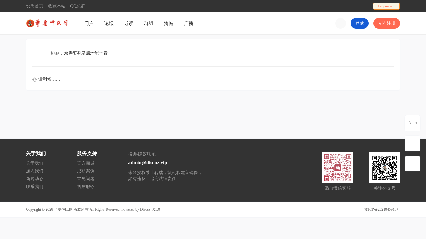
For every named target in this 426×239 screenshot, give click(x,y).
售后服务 (85, 186)
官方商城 (85, 163)
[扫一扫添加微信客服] (412, 143)
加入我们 (34, 171)
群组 (148, 23)
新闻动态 (34, 178)
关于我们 (34, 163)
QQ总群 (77, 6)
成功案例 (85, 171)
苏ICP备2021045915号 (382, 209)
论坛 (109, 23)
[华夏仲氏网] (48, 23)
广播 (188, 23)
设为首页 (34, 6)
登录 (359, 23)
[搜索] (340, 23)
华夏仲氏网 (63, 209)
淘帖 (168, 23)
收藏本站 (56, 6)
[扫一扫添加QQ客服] (412, 163)
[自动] (412, 123)
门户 (89, 23)
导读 (128, 23)
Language (385, 6)
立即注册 (386, 23)
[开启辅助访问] (366, 6)
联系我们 (34, 186)
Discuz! (146, 209)
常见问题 (85, 178)
